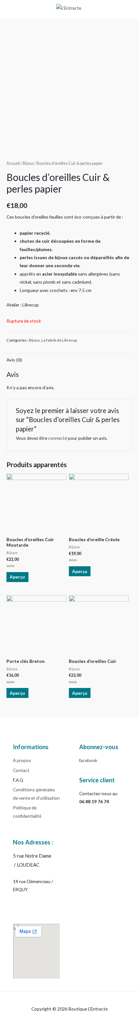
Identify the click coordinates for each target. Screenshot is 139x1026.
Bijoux (28, 163)
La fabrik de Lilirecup (59, 340)
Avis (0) (14, 359)
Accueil (13, 163)
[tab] (69, 359)
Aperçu (17, 576)
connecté (57, 438)
